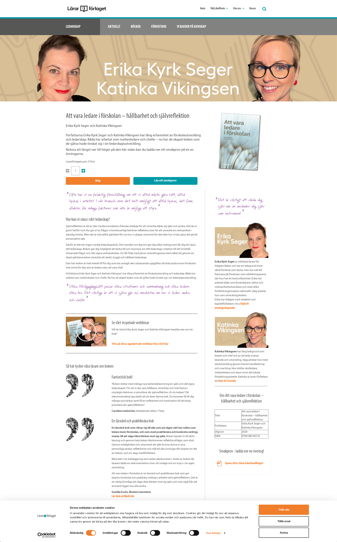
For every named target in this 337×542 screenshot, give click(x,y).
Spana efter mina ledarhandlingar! (244, 463)
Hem (202, 8)
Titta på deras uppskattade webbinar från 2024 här (140, 344)
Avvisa (284, 532)
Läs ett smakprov (165, 180)
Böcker (136, 27)
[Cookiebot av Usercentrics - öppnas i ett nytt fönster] (46, 535)
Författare (158, 27)
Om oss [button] (237, 8)
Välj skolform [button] (217, 8)
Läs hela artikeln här (123, 496)
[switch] (126, 533)
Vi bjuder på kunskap (191, 27)
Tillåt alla (283, 509)
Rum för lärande (227, 381)
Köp (98, 180)
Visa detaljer (213, 532)
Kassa (252, 8)
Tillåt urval (283, 521)
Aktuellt (114, 27)
